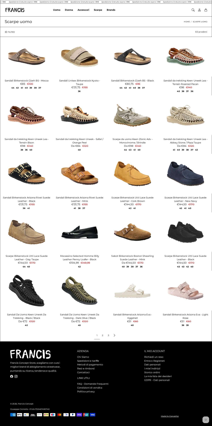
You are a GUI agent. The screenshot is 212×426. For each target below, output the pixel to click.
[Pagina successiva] (114, 335)
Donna (69, 10)
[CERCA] (193, 10)
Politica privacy (86, 391)
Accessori (83, 10)
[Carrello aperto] (206, 10)
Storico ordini (152, 372)
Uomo (56, 10)
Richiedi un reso (153, 356)
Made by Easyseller (170, 416)
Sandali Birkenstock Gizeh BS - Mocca (27, 80)
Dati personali (152, 364)
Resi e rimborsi (86, 368)
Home (187, 22)
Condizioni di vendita (89, 387)
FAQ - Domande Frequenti (93, 383)
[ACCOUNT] (199, 10)
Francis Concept (25, 404)
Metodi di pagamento (90, 364)
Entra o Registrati (154, 360)
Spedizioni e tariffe (88, 360)
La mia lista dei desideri (158, 376)
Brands (111, 10)
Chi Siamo (83, 356)
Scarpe (98, 10)
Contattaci (83, 372)
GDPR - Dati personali (157, 380)
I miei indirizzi (152, 368)
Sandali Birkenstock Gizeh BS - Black (132, 80)
